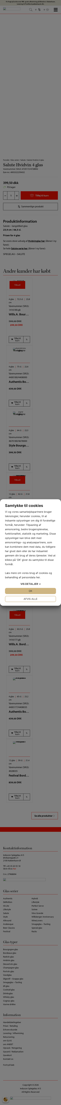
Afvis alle (31, 598)
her (38, 577)
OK (30, 590)
